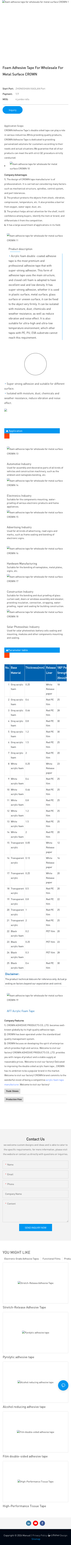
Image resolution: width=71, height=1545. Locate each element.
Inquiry (12, 109)
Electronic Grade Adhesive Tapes (21, 1258)
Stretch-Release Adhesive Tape (24, 1307)
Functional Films (51, 1258)
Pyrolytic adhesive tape (18, 1357)
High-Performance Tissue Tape (24, 1506)
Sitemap (36, 1538)
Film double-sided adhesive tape (25, 1456)
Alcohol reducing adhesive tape (24, 1407)
